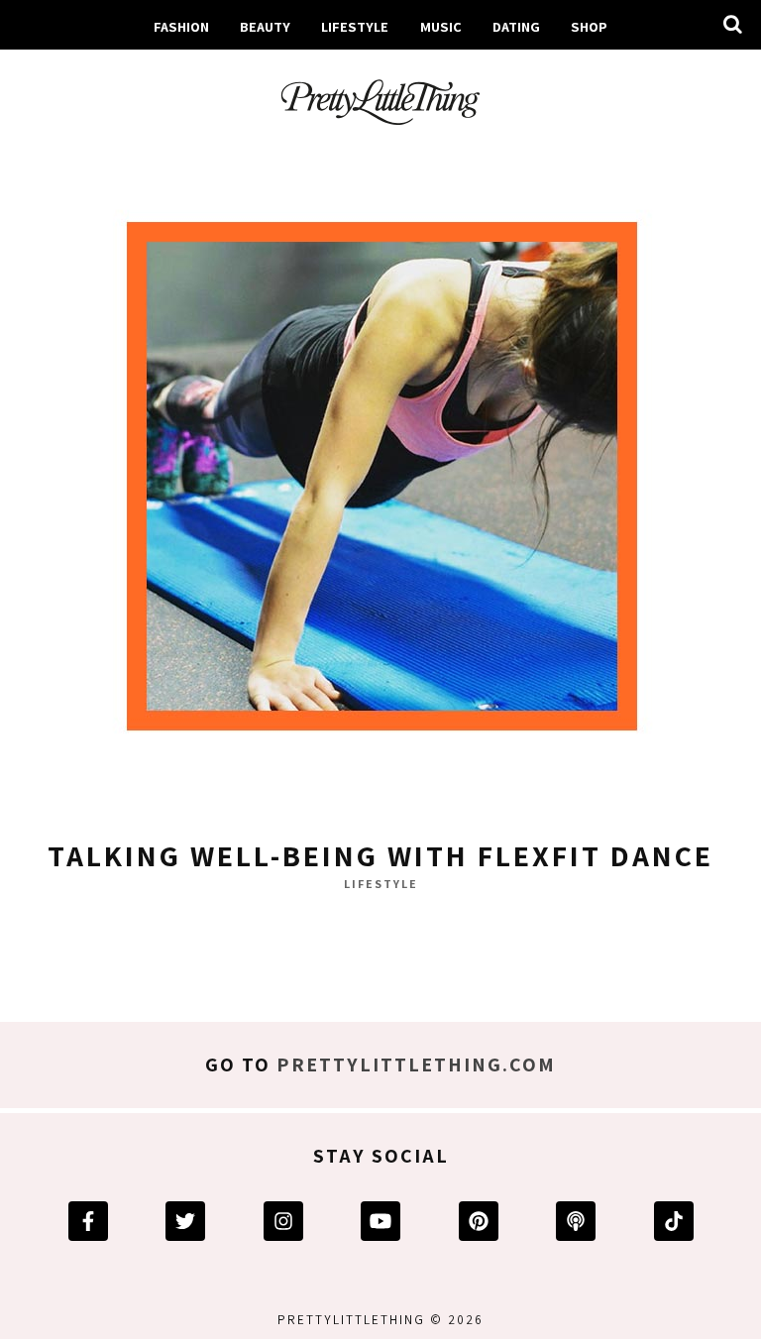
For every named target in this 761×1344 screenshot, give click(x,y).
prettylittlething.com (416, 1064)
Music (441, 26)
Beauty (265, 26)
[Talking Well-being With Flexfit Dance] (380, 483)
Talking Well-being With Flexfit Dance (380, 855)
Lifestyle (354, 26)
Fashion (181, 26)
